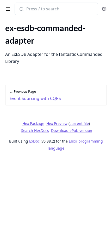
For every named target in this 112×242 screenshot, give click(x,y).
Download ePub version (71, 130)
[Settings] (104, 9)
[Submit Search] (21, 9)
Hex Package (33, 123)
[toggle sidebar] (7, 8)
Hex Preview (56, 123)
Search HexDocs (35, 131)
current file (79, 123)
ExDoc (34, 141)
